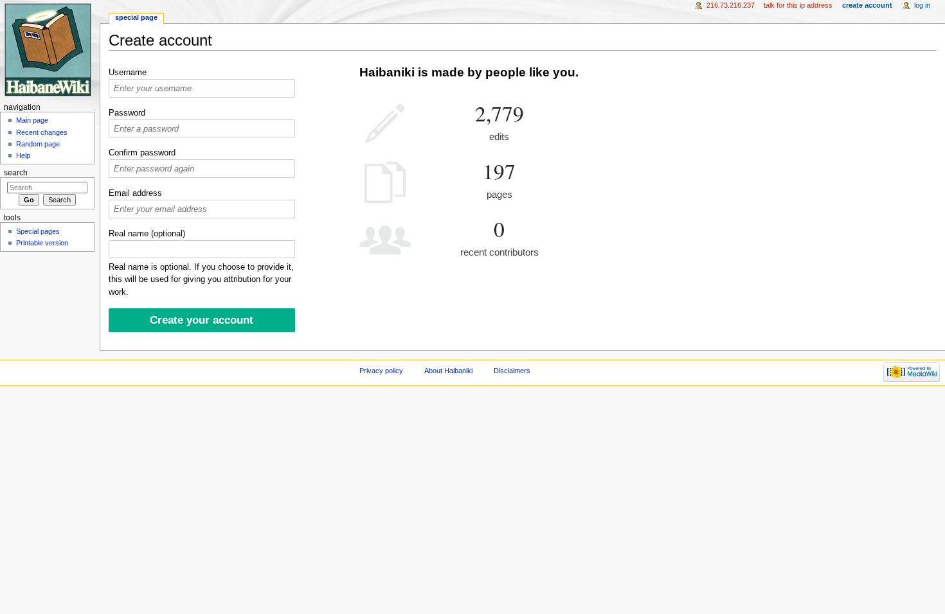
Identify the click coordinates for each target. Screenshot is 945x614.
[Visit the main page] (50, 50)
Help (23, 155)
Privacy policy (381, 370)
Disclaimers (512, 370)
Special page (136, 17)
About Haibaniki (448, 370)
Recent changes (42, 132)
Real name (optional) (147, 233)
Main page (32, 120)
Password (127, 113)
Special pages (38, 231)
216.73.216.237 (730, 5)
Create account (867, 5)
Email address (135, 193)
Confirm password (142, 152)
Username (128, 72)
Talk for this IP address (798, 5)
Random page (38, 144)
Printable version (42, 243)
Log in (922, 5)
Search (16, 173)
